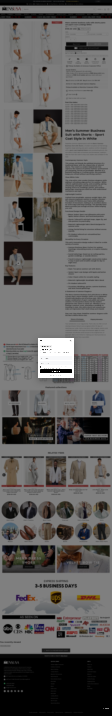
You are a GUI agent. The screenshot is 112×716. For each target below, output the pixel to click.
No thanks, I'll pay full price (56, 375)
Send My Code (56, 371)
